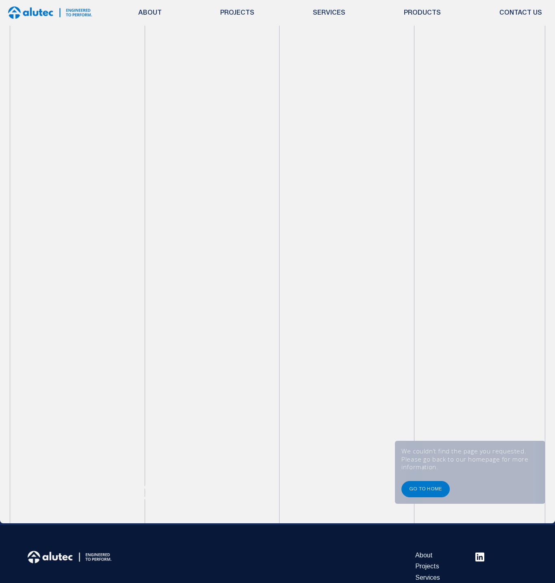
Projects (427, 566)
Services (427, 577)
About (424, 555)
